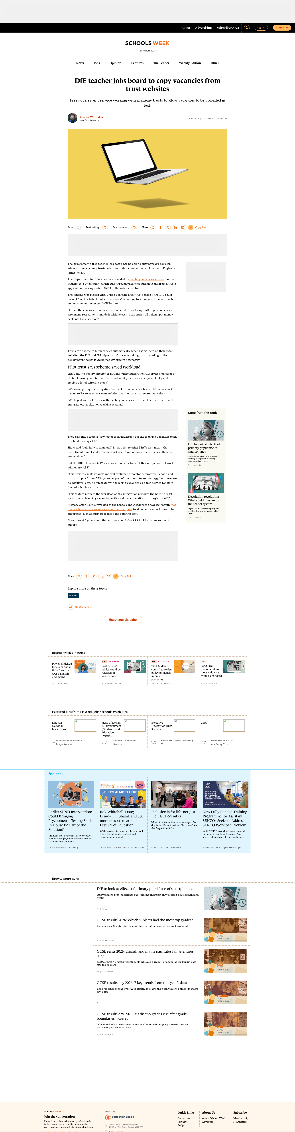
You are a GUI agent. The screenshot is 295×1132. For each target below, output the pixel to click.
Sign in (261, 27)
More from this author (89, 120)
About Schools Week (214, 1118)
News (80, 63)
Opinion (115, 63)
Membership (240, 1118)
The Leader (161, 63)
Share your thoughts (123, 619)
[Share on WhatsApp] (153, 227)
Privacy (182, 1121)
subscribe (282, 27)
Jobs (97, 63)
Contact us (184, 1118)
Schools (73, 595)
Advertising (203, 27)
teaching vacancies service (147, 279)
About (185, 27)
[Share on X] (168, 227)
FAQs (181, 1125)
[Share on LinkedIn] (175, 227)
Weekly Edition (190, 63)
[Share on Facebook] (160, 227)
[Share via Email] (182, 227)
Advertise (207, 1121)
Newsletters (240, 1121)
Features (137, 63)
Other (215, 63)
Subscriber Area (228, 27)
